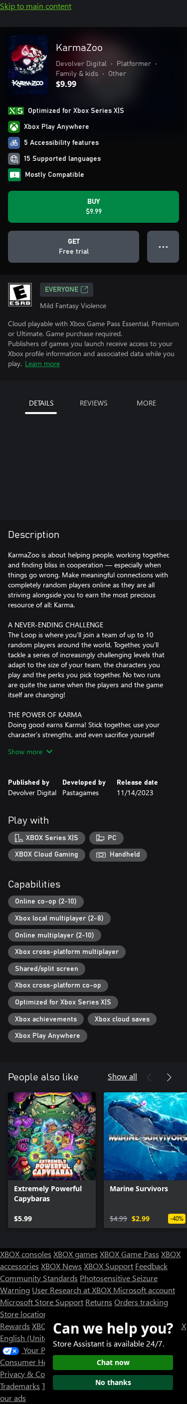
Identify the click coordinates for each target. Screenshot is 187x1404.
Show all (122, 1076)
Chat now (113, 1362)
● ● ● (163, 246)
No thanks (113, 1382)
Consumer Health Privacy (43, 1362)
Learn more (42, 363)
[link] (52, 1160)
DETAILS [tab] (41, 403)
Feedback (151, 1266)
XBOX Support (108, 1266)
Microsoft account (144, 1290)
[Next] (169, 1077)
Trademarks (20, 1386)
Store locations (25, 1314)
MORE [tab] (146, 403)
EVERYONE (61, 289)
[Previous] (149, 1077)
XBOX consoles (25, 1254)
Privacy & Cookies (31, 1374)
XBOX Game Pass (129, 1254)
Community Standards (39, 1278)
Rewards (15, 1326)
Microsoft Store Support (41, 1302)
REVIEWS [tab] (93, 403)
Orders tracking (141, 1302)
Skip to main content (35, 5)
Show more (25, 751)
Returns (98, 1302)
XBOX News (61, 1266)
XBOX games (75, 1254)
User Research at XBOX (72, 1290)
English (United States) (39, 1338)
